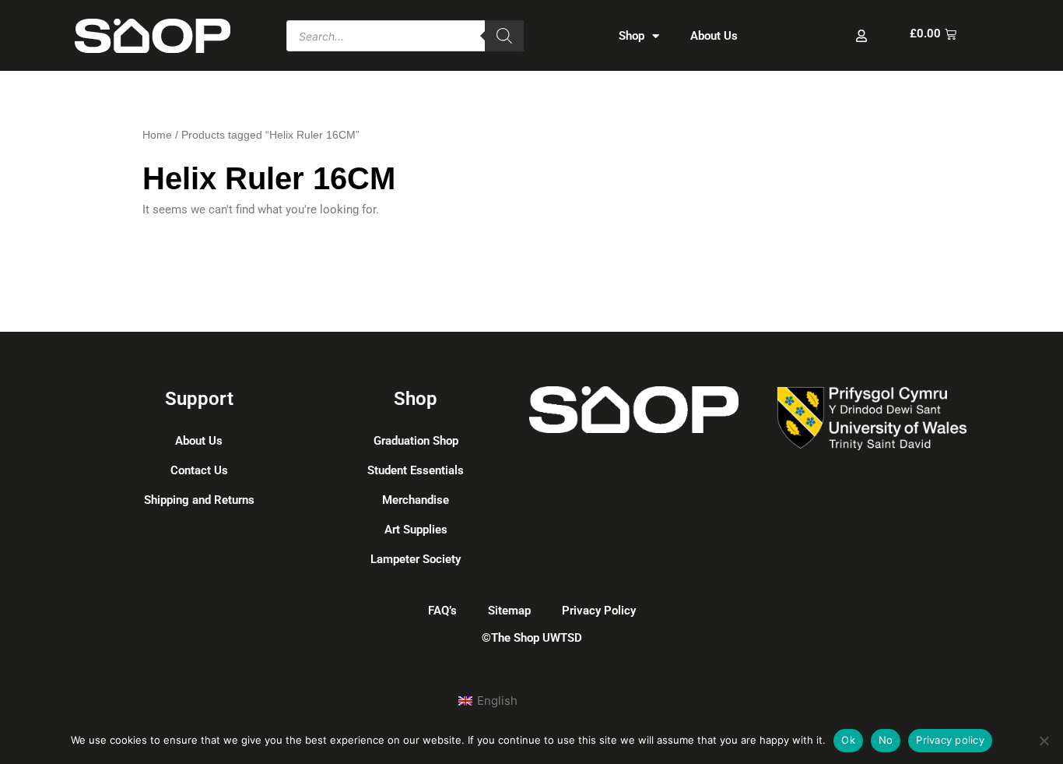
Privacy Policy (599, 611)
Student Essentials (415, 470)
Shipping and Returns (199, 500)
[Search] (504, 35)
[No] (1043, 740)
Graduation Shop (416, 441)
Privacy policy (950, 740)
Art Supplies (415, 530)
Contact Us (199, 470)
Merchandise (415, 500)
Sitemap (509, 611)
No (886, 740)
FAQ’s (442, 611)
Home (157, 135)
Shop (631, 36)
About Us (714, 36)
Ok (848, 740)
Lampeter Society (415, 559)
